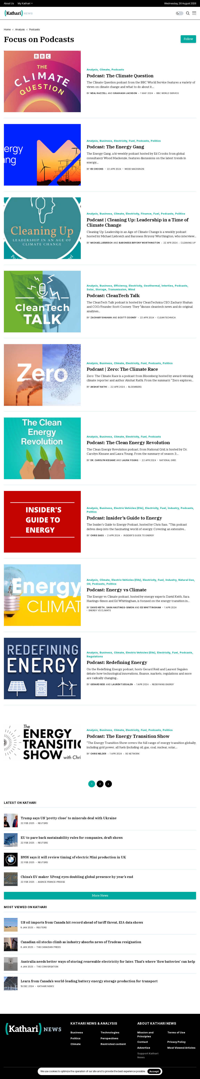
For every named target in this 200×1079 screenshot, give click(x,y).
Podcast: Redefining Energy (117, 662)
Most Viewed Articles (181, 1047)
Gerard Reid (97, 684)
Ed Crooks (97, 169)
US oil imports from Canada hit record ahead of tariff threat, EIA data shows (82, 922)
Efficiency (120, 285)
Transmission (117, 289)
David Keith (97, 607)
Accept (154, 1071)
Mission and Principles (145, 1034)
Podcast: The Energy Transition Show (128, 736)
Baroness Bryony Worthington (139, 243)
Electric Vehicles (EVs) (128, 508)
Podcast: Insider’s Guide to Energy (124, 518)
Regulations (95, 656)
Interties (167, 285)
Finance (146, 213)
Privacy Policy (176, 1041)
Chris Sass (97, 535)
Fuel (132, 140)
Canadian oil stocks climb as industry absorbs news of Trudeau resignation (81, 942)
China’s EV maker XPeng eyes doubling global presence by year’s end (77, 877)
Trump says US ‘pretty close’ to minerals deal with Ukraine (69, 818)
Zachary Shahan (101, 317)
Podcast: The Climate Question (120, 75)
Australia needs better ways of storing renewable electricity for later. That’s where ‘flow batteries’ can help (108, 962)
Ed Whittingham (150, 607)
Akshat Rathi (98, 387)
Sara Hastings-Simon (120, 607)
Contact (142, 1041)
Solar (90, 289)
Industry (173, 508)
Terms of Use (176, 1032)
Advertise (143, 1047)
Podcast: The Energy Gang (115, 147)
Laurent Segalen (122, 684)
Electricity (120, 140)
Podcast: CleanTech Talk (113, 295)
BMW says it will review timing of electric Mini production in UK (73, 857)
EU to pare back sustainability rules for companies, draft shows (72, 838)
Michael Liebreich (101, 243)
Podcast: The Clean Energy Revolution (128, 442)
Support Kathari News (147, 1055)
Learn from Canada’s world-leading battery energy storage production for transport (89, 981)
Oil (88, 583)
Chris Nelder (98, 753)
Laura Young (130, 460)
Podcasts (34, 29)
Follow (188, 39)
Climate (105, 69)
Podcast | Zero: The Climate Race (122, 369)
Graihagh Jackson (125, 93)
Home (7, 29)
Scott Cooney (127, 317)
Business (106, 140)
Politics (156, 140)
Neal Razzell (98, 93)
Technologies (110, 1032)
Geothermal (152, 285)
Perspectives (109, 1038)
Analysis (20, 29)
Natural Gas (186, 579)
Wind (131, 289)
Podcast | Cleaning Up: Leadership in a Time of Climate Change (137, 222)
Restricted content (113, 1044)
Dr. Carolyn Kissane (102, 460)
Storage (101, 289)
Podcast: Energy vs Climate (116, 590)
